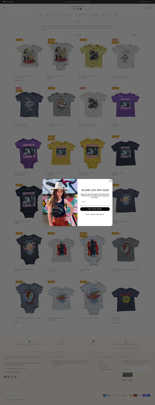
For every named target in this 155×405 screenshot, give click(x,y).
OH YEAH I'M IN (95, 209)
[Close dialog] (110, 181)
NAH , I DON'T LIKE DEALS (95, 214)
